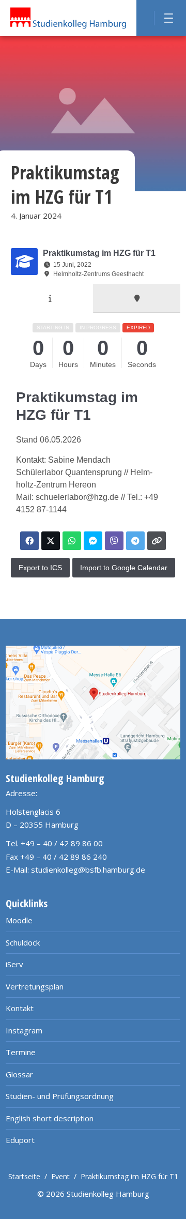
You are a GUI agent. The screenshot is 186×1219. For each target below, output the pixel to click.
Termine (21, 1052)
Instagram (24, 1030)
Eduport (20, 1140)
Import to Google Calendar (123, 567)
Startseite (24, 1176)
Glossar (19, 1074)
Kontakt (20, 1008)
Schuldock (23, 942)
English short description (50, 1118)
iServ (14, 964)
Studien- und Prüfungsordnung (60, 1096)
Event (60, 1176)
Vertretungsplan (35, 986)
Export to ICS (40, 567)
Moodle (19, 920)
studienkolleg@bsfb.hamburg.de (88, 869)
